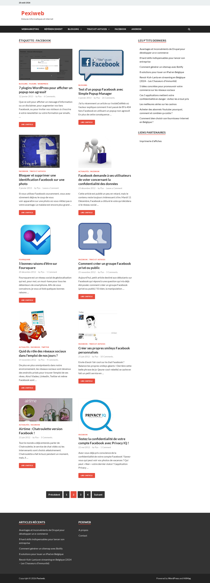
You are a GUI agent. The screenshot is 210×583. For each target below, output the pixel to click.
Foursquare (24, 259)
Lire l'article (26, 124)
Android (136, 29)
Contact (83, 535)
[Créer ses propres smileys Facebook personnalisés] (105, 326)
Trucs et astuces (97, 29)
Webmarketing (30, 29)
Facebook (120, 29)
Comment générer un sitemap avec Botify (161, 66)
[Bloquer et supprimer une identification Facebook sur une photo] (45, 152)
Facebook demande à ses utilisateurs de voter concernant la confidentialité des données (104, 179)
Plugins (32, 84)
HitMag (187, 578)
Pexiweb (32, 13)
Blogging (73, 29)
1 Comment (52, 272)
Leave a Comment (51, 188)
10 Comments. (106, 356)
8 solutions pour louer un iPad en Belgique (162, 72)
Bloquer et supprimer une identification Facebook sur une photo (41, 179)
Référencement (53, 29)
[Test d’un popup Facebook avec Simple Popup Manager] (105, 66)
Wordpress (43, 84)
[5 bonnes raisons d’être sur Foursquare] (45, 240)
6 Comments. (50, 96)
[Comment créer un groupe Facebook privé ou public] (105, 240)
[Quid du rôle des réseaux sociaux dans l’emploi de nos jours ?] (45, 328)
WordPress (173, 578)
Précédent (54, 494)
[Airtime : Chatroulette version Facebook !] (45, 411)
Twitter (45, 347)
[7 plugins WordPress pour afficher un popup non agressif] (45, 66)
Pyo (40, 96)
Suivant (98, 494)
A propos (83, 529)
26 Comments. (108, 98)
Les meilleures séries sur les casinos (158, 104)
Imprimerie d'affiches (151, 141)
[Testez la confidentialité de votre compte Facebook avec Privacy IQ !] (105, 416)
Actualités (83, 171)
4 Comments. (53, 360)
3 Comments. (112, 272)
